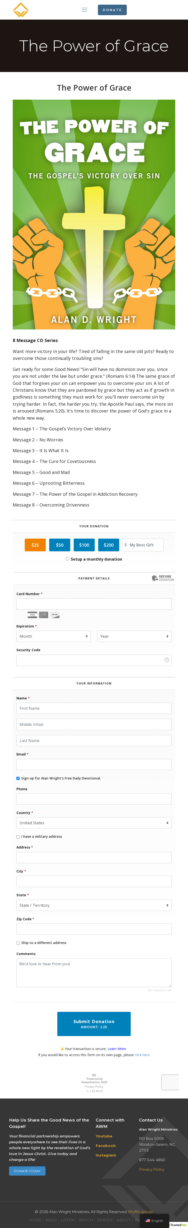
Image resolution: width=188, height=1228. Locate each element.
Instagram (106, 1155)
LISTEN (67, 1220)
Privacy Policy (151, 1169)
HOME (35, 1220)
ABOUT (124, 1220)
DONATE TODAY (27, 1171)
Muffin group (140, 1211)
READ (51, 1220)
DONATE (112, 10)
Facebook (106, 1145)
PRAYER (104, 1220)
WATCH (86, 1220)
